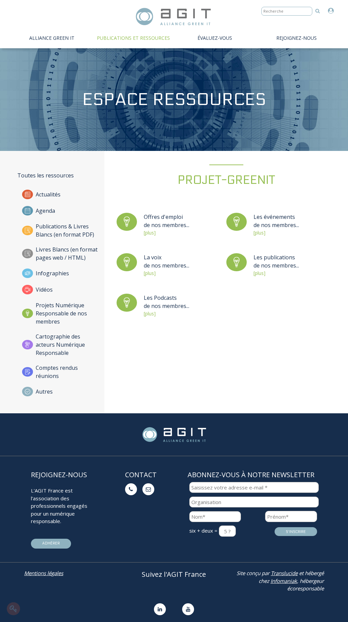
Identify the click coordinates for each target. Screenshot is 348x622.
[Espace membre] (332, 11)
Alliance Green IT (51, 38)
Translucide (284, 573)
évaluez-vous (214, 38)
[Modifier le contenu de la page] (13, 608)
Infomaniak (284, 580)
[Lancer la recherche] (317, 10)
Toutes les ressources (45, 175)
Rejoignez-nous (296, 38)
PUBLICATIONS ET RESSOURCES (133, 38)
